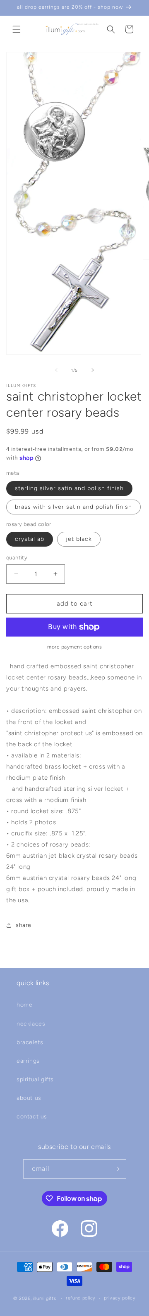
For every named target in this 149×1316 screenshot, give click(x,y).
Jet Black (79, 538)
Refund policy (81, 1298)
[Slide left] (56, 370)
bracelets (30, 1042)
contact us (32, 1116)
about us (29, 1097)
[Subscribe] (117, 1169)
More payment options (74, 647)
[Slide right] (93, 370)
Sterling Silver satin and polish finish (69, 488)
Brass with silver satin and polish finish (73, 506)
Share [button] (23, 925)
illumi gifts (44, 1298)
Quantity (16, 557)
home (24, 1004)
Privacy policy (120, 1298)
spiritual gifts (35, 1079)
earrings (28, 1060)
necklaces (31, 1023)
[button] (16, 29)
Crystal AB (29, 538)
